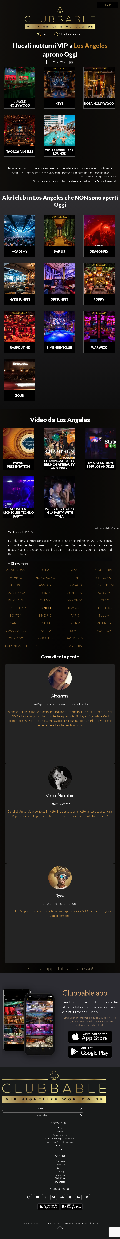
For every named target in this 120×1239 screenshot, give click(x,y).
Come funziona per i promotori (60, 1138)
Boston (16, 615)
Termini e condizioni (34, 1223)
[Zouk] (19, 374)
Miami (75, 570)
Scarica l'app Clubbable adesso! (60, 968)
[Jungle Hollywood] (19, 82)
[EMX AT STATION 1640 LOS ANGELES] (100, 443)
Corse (60, 1168)
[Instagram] (29, 1197)
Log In (107, 5)
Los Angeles (91, 45)
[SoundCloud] (62, 1197)
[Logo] (60, 18)
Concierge (60, 1171)
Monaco (75, 585)
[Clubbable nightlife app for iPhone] (90, 1042)
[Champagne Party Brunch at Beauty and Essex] (59, 443)
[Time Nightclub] (59, 326)
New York (75, 608)
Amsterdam (16, 570)
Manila (45, 631)
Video (60, 1131)
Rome (74, 631)
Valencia (104, 623)
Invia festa (60, 1181)
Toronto (104, 608)
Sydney (104, 593)
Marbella (45, 638)
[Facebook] (45, 1197)
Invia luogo (60, 1174)
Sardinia (75, 646)
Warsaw (104, 631)
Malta (45, 623)
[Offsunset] (59, 278)
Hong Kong (45, 578)
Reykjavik (75, 623)
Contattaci (60, 1164)
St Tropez (104, 578)
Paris (75, 615)
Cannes (16, 623)
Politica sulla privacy (60, 1223)
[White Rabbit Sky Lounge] (59, 130)
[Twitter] (53, 1197)
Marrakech (45, 646)
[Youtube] (37, 1197)
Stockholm (104, 585)
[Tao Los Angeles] (19, 130)
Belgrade (16, 600)
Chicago (16, 638)
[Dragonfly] (99, 230)
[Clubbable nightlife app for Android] (90, 1057)
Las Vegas (45, 585)
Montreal (74, 593)
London (45, 600)
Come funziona (60, 1135)
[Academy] (19, 230)
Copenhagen (16, 646)
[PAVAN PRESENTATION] (18, 443)
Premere (60, 1145)
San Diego (74, 638)
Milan (75, 578)
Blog (60, 1128)
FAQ (60, 1148)
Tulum (104, 615)
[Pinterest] (87, 1197)
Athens (16, 578)
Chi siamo (60, 1161)
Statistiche (60, 1178)
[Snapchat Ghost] (70, 1197)
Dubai (45, 570)
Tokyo (104, 600)
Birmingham (16, 608)
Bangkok (16, 585)
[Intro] (60, 1229)
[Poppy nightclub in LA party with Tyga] (59, 492)
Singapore (104, 570)
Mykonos (74, 600)
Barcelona (16, 593)
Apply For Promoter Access (60, 1142)
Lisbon (45, 593)
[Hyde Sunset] (19, 278)
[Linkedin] (78, 1197)
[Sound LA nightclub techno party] (18, 492)
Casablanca (16, 631)
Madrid (45, 615)
